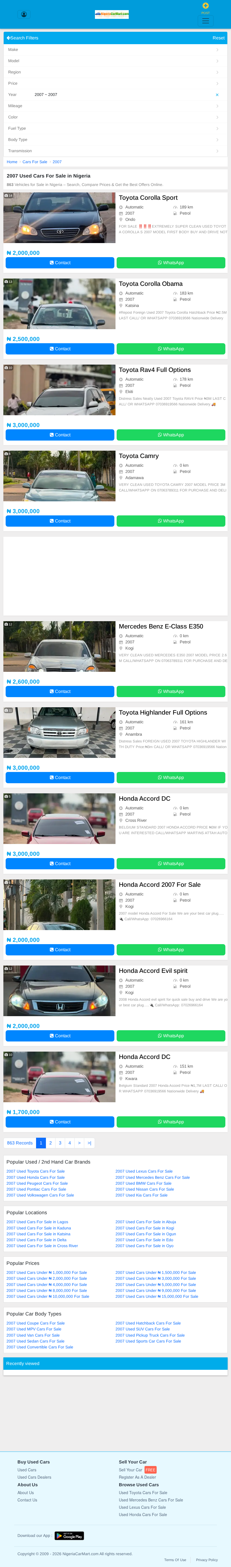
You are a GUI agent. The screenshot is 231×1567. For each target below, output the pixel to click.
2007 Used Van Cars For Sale (33, 1335)
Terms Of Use (175, 1560)
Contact (62, 262)
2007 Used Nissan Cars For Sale (144, 1189)
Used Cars (26, 1469)
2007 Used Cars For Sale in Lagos (37, 1222)
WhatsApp (173, 262)
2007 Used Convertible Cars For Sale (39, 1347)
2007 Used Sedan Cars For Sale (35, 1341)
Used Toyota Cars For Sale (143, 1492)
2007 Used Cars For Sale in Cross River (42, 1245)
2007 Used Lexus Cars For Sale (144, 1171)
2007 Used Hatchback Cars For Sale (148, 1323)
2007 (57, 162)
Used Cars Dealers (34, 1477)
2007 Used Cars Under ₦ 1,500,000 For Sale (155, 1272)
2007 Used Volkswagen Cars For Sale (40, 1195)
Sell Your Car (137, 1469)
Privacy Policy (207, 1560)
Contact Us (27, 1500)
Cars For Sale (35, 162)
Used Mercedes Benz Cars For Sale (151, 1500)
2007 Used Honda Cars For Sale (35, 1177)
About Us (25, 1492)
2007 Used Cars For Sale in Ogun (145, 1234)
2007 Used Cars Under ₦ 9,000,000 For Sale (155, 1290)
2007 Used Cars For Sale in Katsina (38, 1234)
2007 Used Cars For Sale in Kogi (144, 1228)
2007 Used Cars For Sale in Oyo (144, 1245)
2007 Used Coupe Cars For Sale (35, 1323)
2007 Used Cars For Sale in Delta (36, 1240)
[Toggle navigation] (206, 20)
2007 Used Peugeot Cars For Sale (37, 1183)
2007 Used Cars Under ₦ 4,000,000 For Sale (46, 1284)
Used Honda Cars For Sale (143, 1514)
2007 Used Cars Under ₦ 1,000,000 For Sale (46, 1272)
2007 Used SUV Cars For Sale (142, 1329)
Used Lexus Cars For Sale (142, 1507)
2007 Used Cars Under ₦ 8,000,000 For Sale (46, 1290)
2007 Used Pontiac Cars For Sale (36, 1189)
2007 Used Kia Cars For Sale (141, 1195)
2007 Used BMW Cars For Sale (143, 1183)
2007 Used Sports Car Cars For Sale (148, 1341)
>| (89, 1143)
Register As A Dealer (137, 1477)
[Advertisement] (115, 576)
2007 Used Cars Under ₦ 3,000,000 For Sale (155, 1278)
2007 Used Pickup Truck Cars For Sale (150, 1335)
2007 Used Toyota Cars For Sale (35, 1171)
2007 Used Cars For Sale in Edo (144, 1240)
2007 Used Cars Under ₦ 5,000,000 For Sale (155, 1284)
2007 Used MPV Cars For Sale (33, 1329)
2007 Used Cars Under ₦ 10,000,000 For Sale (47, 1296)
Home (12, 162)
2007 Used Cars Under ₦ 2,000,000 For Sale (46, 1278)
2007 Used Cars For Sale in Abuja (145, 1222)
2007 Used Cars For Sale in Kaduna (38, 1228)
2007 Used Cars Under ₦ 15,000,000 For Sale (156, 1296)
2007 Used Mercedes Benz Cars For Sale (152, 1177)
